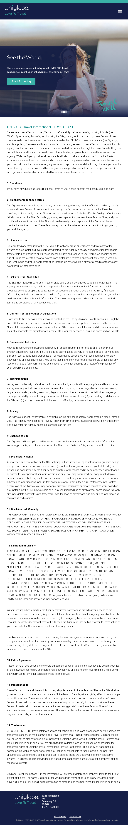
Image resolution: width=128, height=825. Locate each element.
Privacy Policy (60, 816)
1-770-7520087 (50, 807)
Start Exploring (21, 81)
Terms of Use (75, 816)
